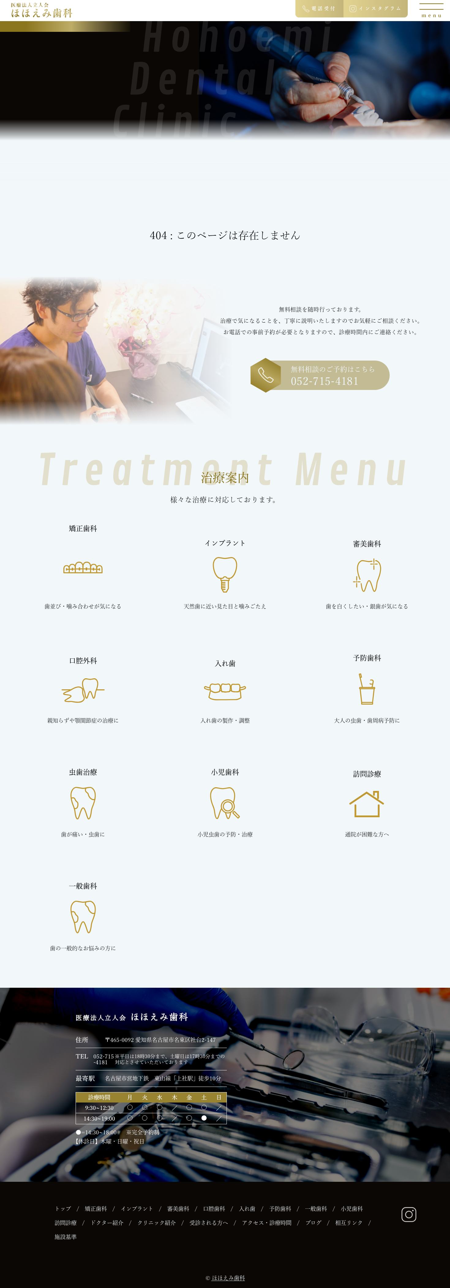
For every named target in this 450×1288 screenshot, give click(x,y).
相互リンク (349, 1223)
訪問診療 (65, 1223)
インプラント (137, 1208)
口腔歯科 (214, 1208)
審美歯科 (178, 1208)
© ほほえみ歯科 (225, 1278)
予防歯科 (280, 1208)
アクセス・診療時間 (266, 1223)
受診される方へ (208, 1223)
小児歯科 (352, 1208)
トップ (62, 1208)
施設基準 (65, 1237)
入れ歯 (247, 1208)
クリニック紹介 (156, 1223)
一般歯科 (316, 1208)
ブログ (313, 1223)
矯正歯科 (96, 1208)
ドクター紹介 (106, 1223)
